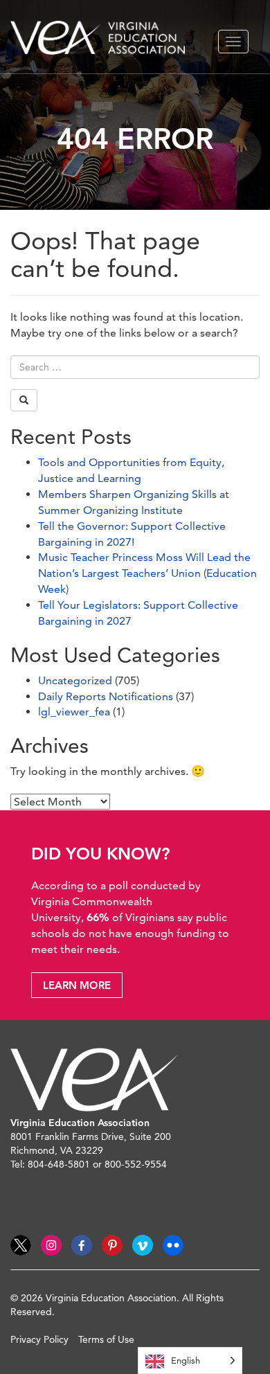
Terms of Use (106, 1339)
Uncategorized (75, 680)
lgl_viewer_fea (74, 711)
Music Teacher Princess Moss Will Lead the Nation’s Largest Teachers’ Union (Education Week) (147, 573)
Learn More (77, 985)
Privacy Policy (39, 1339)
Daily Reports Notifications (105, 696)
